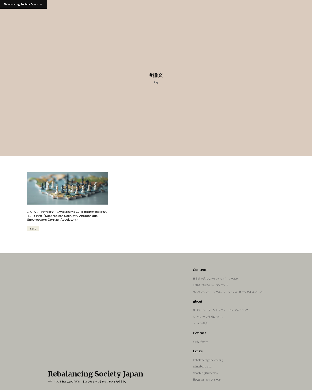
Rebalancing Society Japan (21, 4)
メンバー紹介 (200, 323)
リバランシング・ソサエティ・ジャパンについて (220, 310)
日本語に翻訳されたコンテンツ (210, 285)
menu (41, 4)
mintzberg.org (202, 366)
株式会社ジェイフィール (207, 379)
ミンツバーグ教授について (208, 316)
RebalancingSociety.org (208, 360)
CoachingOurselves (205, 373)
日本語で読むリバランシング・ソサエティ (217, 278)
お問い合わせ (200, 341)
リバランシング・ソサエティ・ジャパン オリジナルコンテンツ (228, 291)
